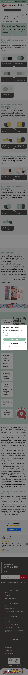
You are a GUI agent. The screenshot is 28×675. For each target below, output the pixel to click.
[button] (14, 347)
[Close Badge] (22, 669)
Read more (5, 335)
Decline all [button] (14, 343)
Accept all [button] (14, 339)
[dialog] (14, 337)
